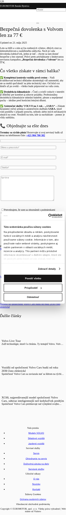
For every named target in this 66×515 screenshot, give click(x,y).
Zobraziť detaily (47, 268)
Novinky (36, 484)
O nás (36, 478)
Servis (36, 453)
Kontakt (36, 489)
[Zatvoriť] (37, 23)
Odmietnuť (33, 297)
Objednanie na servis (36, 458)
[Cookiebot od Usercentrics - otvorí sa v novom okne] (48, 216)
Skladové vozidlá (36, 438)
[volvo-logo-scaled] (18, 30)
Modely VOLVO (36, 433)
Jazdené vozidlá (36, 443)
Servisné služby (36, 469)
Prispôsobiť (31, 287)
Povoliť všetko (33, 278)
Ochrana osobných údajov (33, 499)
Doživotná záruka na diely (36, 463)
